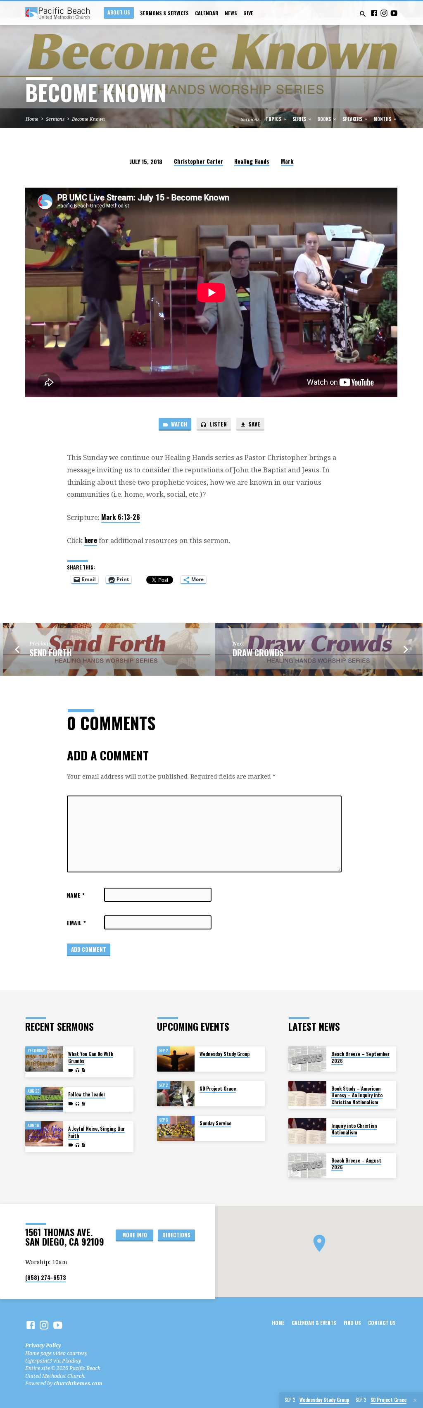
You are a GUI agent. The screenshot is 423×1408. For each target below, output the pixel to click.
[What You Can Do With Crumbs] (44, 1059)
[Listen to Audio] (77, 1070)
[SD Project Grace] (176, 1093)
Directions (176, 1235)
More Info (134, 1235)
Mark (287, 161)
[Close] (415, 1400)
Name (76, 895)
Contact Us (382, 1323)
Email (76, 923)
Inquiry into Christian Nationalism (354, 1129)
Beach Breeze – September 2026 (360, 1057)
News (231, 13)
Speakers (353, 119)
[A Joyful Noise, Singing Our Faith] (44, 1133)
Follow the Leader (86, 1094)
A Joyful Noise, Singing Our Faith (96, 1132)
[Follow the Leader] (44, 1099)
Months (382, 119)
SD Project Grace (218, 1088)
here (90, 540)
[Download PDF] (83, 1070)
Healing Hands (251, 161)
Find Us (352, 1323)
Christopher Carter (198, 161)
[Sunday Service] (176, 1128)
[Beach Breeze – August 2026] (307, 1165)
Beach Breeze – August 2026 (356, 1163)
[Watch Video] (71, 1070)
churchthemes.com (78, 1383)
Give (248, 13)
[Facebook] (374, 13)
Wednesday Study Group (225, 1053)
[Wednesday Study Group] (176, 1059)
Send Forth (50, 652)
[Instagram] (384, 13)
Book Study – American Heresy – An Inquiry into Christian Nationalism (357, 1095)
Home (32, 119)
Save (253, 424)
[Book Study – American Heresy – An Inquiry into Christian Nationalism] (307, 1093)
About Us (118, 12)
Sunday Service (215, 1123)
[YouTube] (394, 13)
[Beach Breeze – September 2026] (307, 1059)
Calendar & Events (314, 1323)
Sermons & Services (164, 13)
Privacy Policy (43, 1345)
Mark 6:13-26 (120, 517)
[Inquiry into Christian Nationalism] (307, 1131)
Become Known (88, 119)
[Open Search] (363, 13)
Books (324, 119)
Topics (274, 119)
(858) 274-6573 (45, 1277)
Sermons (55, 119)
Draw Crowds (258, 652)
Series (299, 119)
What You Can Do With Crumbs (90, 1057)
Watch (178, 424)
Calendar (207, 13)
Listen (217, 424)
